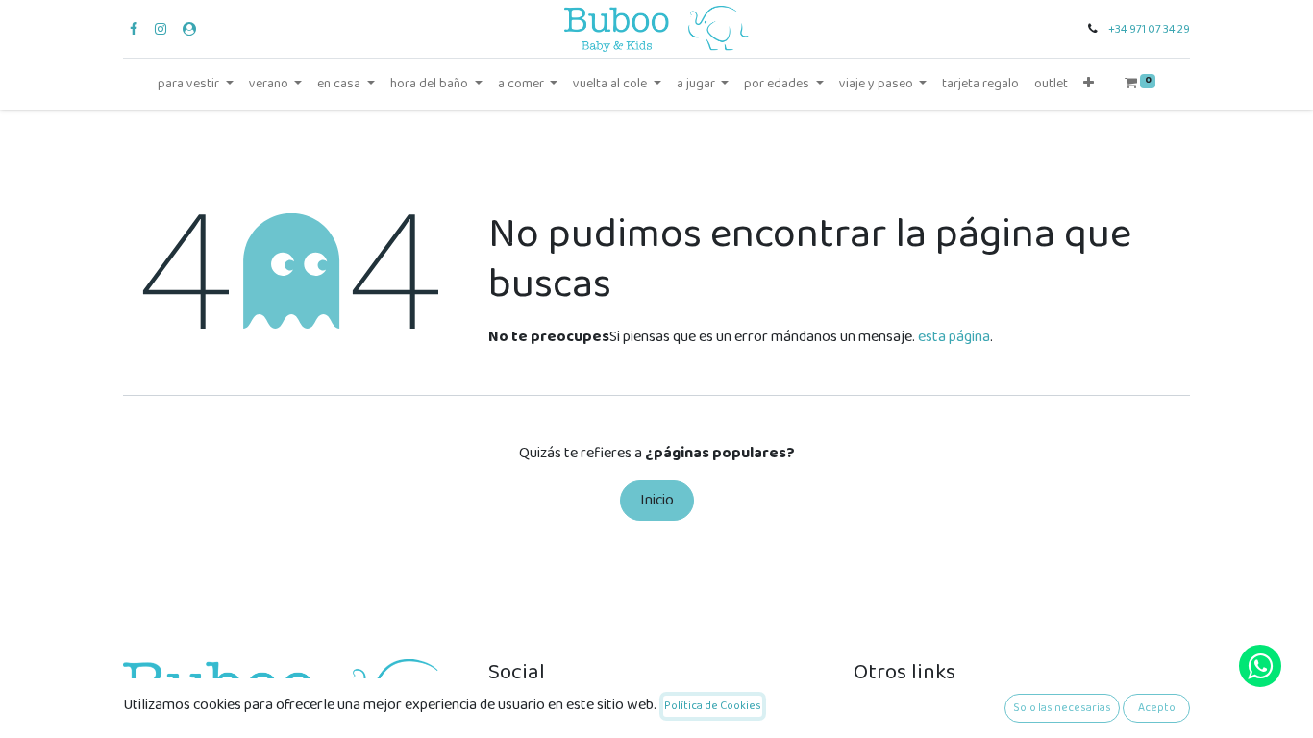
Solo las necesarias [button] (1062, 708)
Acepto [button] (1157, 708)
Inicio (657, 500)
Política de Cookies (712, 706)
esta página (954, 337)
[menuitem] (980, 84)
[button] (1089, 84)
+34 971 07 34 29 (1149, 29)
